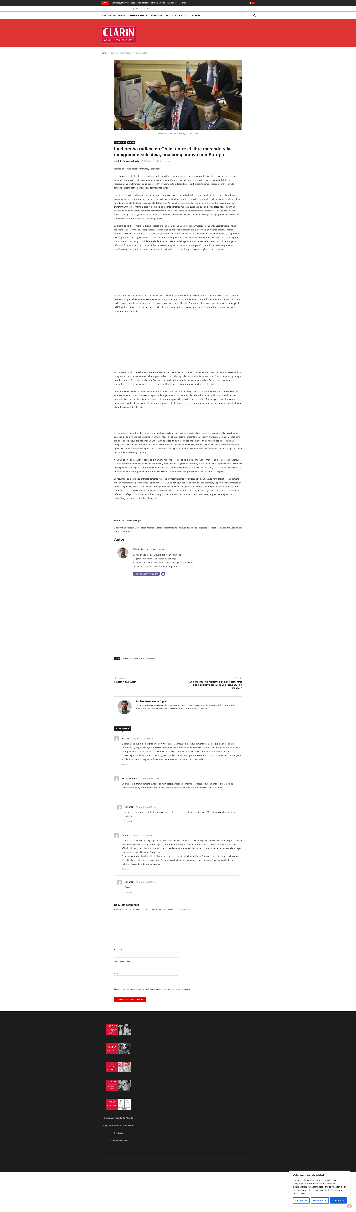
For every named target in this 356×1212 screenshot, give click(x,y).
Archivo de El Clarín (118, 1140)
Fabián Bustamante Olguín (127, 161)
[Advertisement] (178, 274)
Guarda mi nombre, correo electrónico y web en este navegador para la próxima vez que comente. (153, 989)
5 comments (165, 161)
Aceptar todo (338, 1200)
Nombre (118, 950)
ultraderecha (152, 658)
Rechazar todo (319, 1200)
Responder (126, 764)
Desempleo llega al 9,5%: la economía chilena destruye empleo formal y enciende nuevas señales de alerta (159, 3)
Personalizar (301, 1200)
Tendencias (156, 15)
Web (116, 973)
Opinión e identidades (113, 15)
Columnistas (141, 53)
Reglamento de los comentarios (118, 1125)
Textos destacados (176, 15)
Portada (131, 142)
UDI (142, 658)
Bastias (126, 835)
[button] (250, 3)
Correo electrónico (122, 961)
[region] (319, 1188)
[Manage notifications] (349, 1206)
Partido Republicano (130, 658)
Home (103, 53)
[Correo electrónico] (163, 574)
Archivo (195, 15)
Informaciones (137, 15)
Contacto (118, 1133)
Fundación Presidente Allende (118, 1118)
